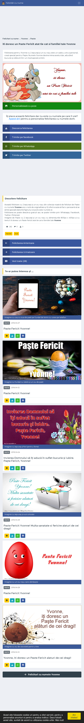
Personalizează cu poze (23, 106)
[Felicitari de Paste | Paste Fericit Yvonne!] (42, 295)
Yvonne (24, 39)
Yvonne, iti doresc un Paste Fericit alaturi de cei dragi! (37, 657)
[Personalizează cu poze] (42, 83)
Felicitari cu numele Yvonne (44, 674)
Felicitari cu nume (11, 39)
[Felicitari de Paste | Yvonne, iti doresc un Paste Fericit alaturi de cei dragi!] (42, 625)
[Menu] (79, 3)
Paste (33, 39)
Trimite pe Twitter (21, 155)
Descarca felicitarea (21, 128)
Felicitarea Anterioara (22, 243)
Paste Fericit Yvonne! (17, 328)
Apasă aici (14, 118)
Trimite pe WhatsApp (23, 146)
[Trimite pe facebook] (23, 336)
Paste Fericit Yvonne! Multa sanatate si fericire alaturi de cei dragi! (41, 527)
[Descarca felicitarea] (12, 336)
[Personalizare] (6, 336)
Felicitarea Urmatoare (23, 252)
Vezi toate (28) (19, 261)
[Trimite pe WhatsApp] (17, 336)
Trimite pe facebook (22, 137)
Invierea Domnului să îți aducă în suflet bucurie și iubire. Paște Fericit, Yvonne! (39, 459)
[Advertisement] (42, 21)
